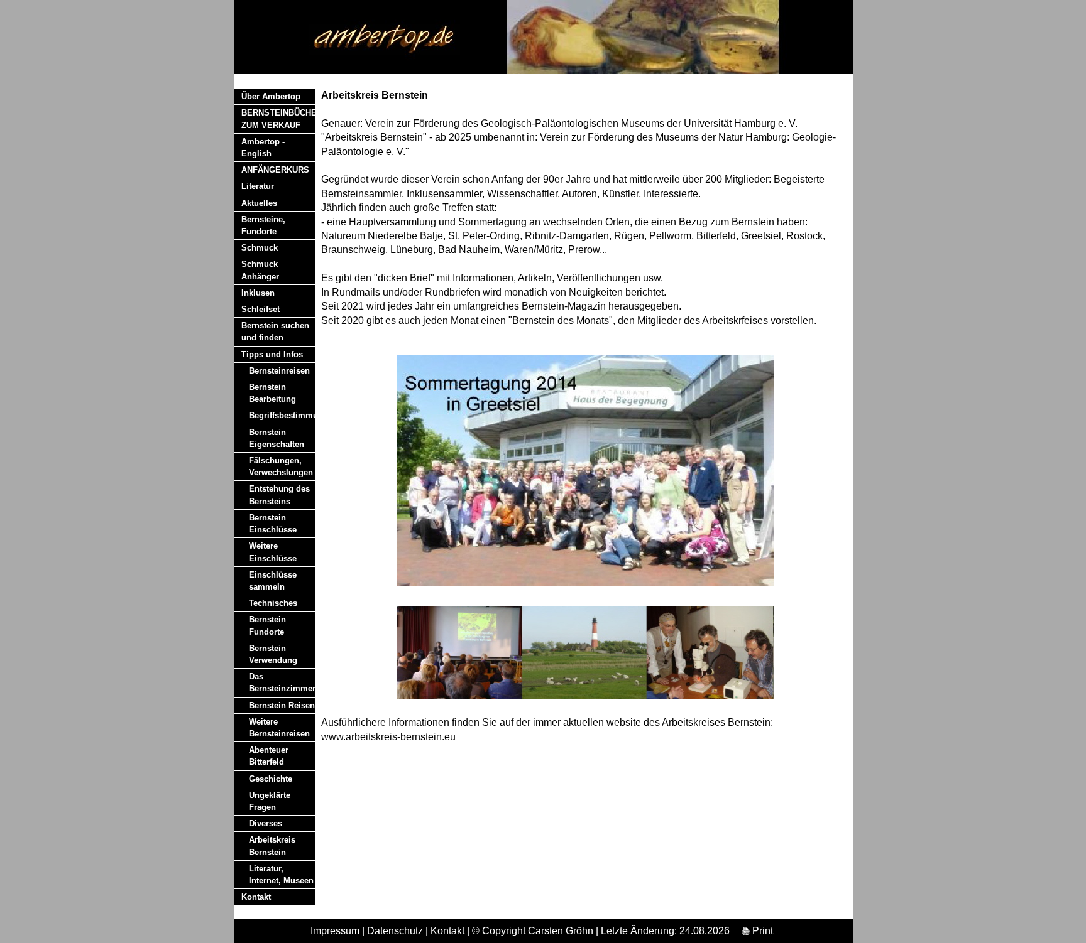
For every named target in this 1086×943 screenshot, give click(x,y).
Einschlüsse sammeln (273, 580)
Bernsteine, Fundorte (263, 225)
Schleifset (260, 309)
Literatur (257, 186)
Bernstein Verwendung (273, 654)
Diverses (265, 823)
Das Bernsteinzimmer (282, 682)
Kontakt (256, 897)
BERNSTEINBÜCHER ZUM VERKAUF (278, 118)
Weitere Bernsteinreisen (279, 727)
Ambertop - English (263, 147)
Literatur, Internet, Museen (281, 874)
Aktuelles (259, 203)
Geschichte (270, 779)
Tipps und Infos (272, 354)
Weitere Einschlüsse (273, 552)
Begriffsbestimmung (282, 415)
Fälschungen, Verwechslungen (281, 466)
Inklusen (258, 293)
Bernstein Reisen (282, 705)
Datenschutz (395, 930)
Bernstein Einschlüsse (273, 523)
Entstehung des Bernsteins (279, 494)
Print (761, 930)
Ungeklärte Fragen (269, 801)
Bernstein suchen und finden (275, 331)
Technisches (273, 603)
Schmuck (259, 247)
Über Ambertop (270, 96)
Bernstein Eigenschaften (276, 438)
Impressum (334, 930)
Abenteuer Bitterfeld (268, 756)
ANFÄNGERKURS (275, 170)
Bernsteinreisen (279, 370)
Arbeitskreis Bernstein (272, 845)
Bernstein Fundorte (267, 625)
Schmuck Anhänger (260, 270)
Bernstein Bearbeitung (272, 393)
